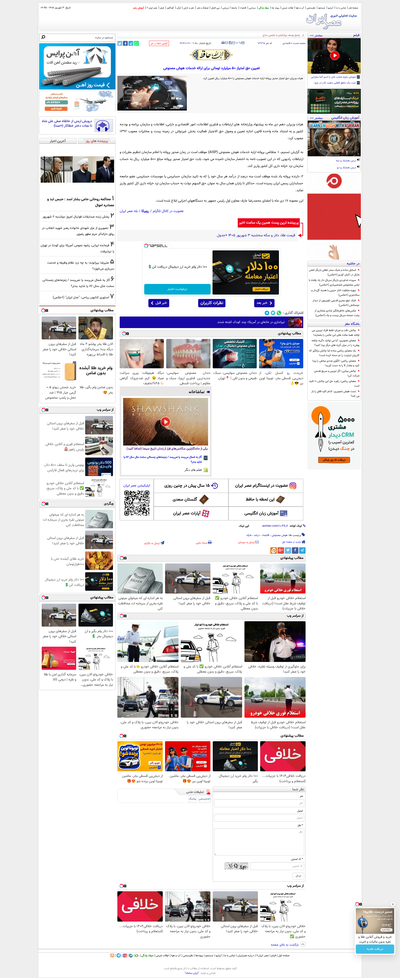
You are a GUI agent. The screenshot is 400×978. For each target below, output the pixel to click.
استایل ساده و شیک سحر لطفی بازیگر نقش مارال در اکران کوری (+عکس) (334, 272)
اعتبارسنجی (204, 799)
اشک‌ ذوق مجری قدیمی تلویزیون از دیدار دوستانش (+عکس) (335, 302)
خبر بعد (261, 303)
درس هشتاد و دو (347, 168)
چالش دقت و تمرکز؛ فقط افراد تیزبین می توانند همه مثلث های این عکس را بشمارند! (335, 332)
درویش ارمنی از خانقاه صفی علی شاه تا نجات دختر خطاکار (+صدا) (67, 123)
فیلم (162, 8)
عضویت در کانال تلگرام (168, 211)
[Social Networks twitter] (273, 313)
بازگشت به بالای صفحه (285, 945)
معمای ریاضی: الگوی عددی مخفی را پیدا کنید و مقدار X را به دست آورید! (335, 363)
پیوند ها (275, 8)
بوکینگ (192, 799)
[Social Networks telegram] (267, 313)
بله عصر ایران (129, 211)
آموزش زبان (138, 8)
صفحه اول (353, 8)
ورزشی (225, 8)
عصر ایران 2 (152, 8)
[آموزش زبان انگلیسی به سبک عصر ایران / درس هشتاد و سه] (334, 138)
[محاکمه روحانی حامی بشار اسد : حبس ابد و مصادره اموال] (77, 169)
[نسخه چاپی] (223, 43)
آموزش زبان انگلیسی (261, 513)
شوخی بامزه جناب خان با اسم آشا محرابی (333, 77)
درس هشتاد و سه (346, 161)
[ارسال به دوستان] (226, 43)
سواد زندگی (264, 8)
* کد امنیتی (297, 859)
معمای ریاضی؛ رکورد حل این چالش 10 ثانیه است (334, 383)
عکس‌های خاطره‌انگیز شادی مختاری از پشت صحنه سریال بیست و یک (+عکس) (337, 313)
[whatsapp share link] (136, 43)
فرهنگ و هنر (202, 8)
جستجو (321, 8)
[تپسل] (146, 245)
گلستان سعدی (185, 499)
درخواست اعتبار (177, 289)
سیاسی (252, 8)
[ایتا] (273, 550)
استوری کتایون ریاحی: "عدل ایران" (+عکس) (81, 297)
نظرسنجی (311, 8)
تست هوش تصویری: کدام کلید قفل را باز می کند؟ (335, 393)
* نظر (300, 825)
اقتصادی (286, 43)
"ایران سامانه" (191, 973)
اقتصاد (243, 8)
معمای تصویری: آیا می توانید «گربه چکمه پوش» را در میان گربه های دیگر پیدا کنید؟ (335, 342)
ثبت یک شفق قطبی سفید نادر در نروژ (335, 83)
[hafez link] (211, 54)
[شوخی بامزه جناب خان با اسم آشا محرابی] (334, 56)
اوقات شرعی (287, 8)
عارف (249, 535)
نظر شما (298, 789)
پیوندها (199, 955)
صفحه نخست (299, 43)
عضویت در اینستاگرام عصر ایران (261, 486)
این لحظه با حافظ (260, 499)
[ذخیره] (230, 43)
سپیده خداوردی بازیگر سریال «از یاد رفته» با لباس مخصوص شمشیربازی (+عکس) (334, 282)
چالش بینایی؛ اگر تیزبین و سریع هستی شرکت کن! (336, 373)
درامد (257, 535)
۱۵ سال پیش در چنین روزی (187, 486)
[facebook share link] (125, 43)
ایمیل (300, 811)
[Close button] (393, 904)
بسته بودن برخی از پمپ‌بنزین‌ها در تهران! (279, 35)
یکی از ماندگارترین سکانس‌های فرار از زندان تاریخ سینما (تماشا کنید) (167, 449)
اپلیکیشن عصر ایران (136, 485)
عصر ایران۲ (262, 955)
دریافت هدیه (375, 949)
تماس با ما (341, 8)
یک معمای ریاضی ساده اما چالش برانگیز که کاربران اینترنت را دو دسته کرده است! (334, 353)
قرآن (179, 8)
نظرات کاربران (211, 303)
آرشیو (330, 8)
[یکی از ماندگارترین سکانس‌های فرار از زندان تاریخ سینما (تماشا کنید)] (165, 422)
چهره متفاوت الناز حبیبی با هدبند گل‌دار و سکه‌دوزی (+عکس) (335, 292)
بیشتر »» (316, 35)
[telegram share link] (130, 43)
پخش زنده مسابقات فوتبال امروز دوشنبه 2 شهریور (76, 217)
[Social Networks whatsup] (279, 313)
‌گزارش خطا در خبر (159, 43)
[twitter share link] (119, 43)
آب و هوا (300, 8)
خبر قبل (161, 303)
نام (301, 796)
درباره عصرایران (246, 955)
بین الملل (215, 8)
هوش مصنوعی (280, 535)
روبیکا (145, 211)
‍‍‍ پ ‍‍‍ (239, 42)
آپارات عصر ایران (187, 513)
